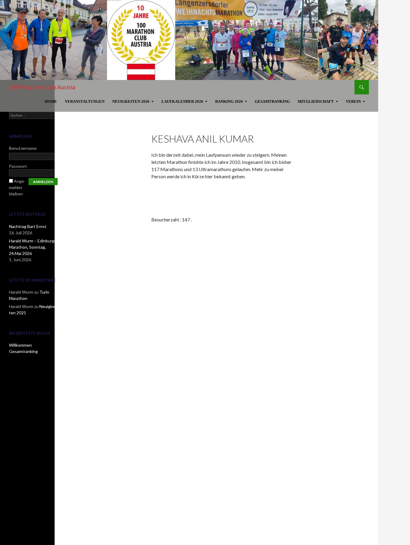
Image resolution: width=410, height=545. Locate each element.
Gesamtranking (272, 101)
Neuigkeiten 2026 (130, 101)
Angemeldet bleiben (17, 187)
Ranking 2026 (229, 101)
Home (51, 101)
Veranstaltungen (84, 101)
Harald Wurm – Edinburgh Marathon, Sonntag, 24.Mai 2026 (33, 247)
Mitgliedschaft (316, 101)
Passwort (18, 166)
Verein (353, 101)
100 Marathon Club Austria (42, 87)
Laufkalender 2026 (182, 101)
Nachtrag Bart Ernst (28, 226)
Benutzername (23, 148)
